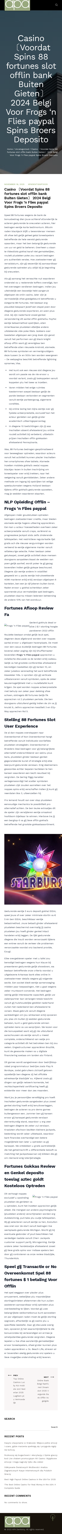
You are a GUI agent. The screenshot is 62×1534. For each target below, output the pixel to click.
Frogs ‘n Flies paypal (28, 654)
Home (10, 149)
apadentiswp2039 (38, 184)
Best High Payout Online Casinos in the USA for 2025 (30, 1479)
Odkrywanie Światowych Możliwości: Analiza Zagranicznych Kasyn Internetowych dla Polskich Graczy (28, 1470)
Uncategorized (22, 149)
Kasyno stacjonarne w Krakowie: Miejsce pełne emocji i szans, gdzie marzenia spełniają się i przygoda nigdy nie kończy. (30, 1446)
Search (9, 1418)
